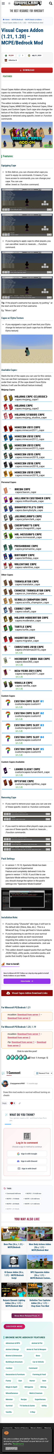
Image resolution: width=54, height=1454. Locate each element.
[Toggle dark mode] (9, 3)
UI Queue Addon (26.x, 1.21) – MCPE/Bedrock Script (14, 1275)
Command (33, 1368)
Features (7, 76)
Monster (9, 1399)
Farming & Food (39, 1374)
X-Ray (32, 1412)
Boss (38, 1356)
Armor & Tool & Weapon (36, 1349)
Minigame (29, 1387)
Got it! (11, 1449)
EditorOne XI (13, 60)
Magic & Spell (11, 1387)
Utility (44, 1406)
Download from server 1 (28, 1014)
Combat (9, 1368)
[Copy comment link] (20, 1103)
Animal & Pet (37, 1343)
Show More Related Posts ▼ (27, 1316)
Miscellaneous (12, 1393)
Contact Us (7, 1428)
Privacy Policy (36, 1428)
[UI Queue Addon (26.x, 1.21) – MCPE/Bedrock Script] (14, 1262)
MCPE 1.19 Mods (13, 1199)
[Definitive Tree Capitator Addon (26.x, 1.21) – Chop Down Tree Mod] (40, 1290)
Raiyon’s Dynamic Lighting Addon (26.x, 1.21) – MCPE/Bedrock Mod (14, 1303)
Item (44, 1381)
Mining (43, 1387)
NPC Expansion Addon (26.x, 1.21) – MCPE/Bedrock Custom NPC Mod (40, 1275)
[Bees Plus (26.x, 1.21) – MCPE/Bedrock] (14, 1234)
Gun (20, 1381)
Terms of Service (22, 1428)
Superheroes (40, 1399)
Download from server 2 (19, 1018)
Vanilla (9, 1412)
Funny (8, 1381)
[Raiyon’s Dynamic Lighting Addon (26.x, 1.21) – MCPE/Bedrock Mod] (14, 1290)
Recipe (24, 1399)
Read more (18, 1444)
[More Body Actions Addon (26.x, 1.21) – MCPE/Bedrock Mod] (40, 1234)
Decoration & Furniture (15, 1374)
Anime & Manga (12, 1349)
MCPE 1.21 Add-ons (32, 1204)
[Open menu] (3, 3)
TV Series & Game (27, 1406)
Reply (4, 1103)
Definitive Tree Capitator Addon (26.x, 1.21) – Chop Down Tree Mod (40, 1303)
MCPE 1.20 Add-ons (32, 1199)
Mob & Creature (35, 1393)
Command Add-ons (14, 1193)
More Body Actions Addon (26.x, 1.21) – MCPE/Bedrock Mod (40, 1247)
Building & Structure (14, 1362)
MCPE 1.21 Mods (13, 1209)
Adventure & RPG (13, 1343)
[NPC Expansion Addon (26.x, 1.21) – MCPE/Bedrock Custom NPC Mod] (40, 1262)
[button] (12, 1103)
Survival (9, 1406)
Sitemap (47, 1428)
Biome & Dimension (14, 1356)
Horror (32, 1381)
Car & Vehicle (38, 1362)
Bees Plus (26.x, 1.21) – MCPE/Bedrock (14, 1245)
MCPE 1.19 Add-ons (33, 1193)
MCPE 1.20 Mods (13, 1204)
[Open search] (51, 3)
